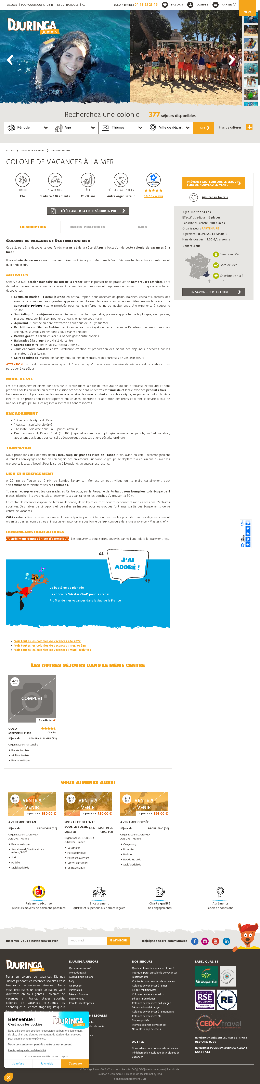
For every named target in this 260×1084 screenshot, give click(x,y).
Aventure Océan (22, 822)
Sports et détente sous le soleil (79, 825)
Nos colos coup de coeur (146, 1029)
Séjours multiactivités (144, 990)
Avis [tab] (142, 227)
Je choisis (46, 1063)
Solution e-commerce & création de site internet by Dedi (130, 1074)
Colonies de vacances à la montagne (153, 1012)
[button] (251, 17)
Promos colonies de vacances (149, 1025)
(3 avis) (52, 733)
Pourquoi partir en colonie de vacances (154, 973)
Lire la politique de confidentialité (27, 1050)
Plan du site (173, 1069)
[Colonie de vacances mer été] (195, 59)
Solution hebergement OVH (130, 1079)
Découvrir (28, 716)
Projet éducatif (77, 973)
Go (202, 128)
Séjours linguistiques (143, 999)
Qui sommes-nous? (80, 968)
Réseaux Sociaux (78, 994)
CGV (141, 1069)
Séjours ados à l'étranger (146, 1007)
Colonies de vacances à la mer (149, 986)
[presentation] (10, 60)
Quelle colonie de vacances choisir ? (153, 968)
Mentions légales (155, 1069)
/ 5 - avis (153, 196)
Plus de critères (230, 127)
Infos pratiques (67, 5)
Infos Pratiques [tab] (87, 227)
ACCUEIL (12, 5)
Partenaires (75, 990)
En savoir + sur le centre (210, 292)
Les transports (140, 977)
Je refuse (18, 1063)
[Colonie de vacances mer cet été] (65, 59)
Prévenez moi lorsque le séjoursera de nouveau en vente (212, 183)
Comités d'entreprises (81, 1003)
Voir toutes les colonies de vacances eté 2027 (47, 641)
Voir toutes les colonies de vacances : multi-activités (52, 650)
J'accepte (75, 1063)
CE (83, 5)
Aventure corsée (134, 822)
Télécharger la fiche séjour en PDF (88, 211)
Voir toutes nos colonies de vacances (153, 981)
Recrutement (76, 999)
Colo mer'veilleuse (19, 731)
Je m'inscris (118, 940)
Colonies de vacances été (146, 1016)
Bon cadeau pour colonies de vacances (155, 1048)
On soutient (75, 986)
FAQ (71, 981)
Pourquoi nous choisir (37, 5)
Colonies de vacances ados (148, 994)
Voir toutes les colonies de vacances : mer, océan (50, 645)
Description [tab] (33, 227)
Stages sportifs (140, 1020)
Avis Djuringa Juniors (81, 977)
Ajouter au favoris (215, 197)
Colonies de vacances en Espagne (151, 1003)
